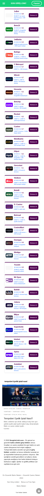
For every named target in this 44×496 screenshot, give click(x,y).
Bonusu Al (33, 15)
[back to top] (39, 491)
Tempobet (8, 411)
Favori (37, 3)
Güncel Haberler (23, 408)
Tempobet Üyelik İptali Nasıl (15, 414)
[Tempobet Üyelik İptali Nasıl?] (22, 395)
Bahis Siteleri (9, 408)
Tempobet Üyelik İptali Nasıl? (18, 418)
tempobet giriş (19, 411)
